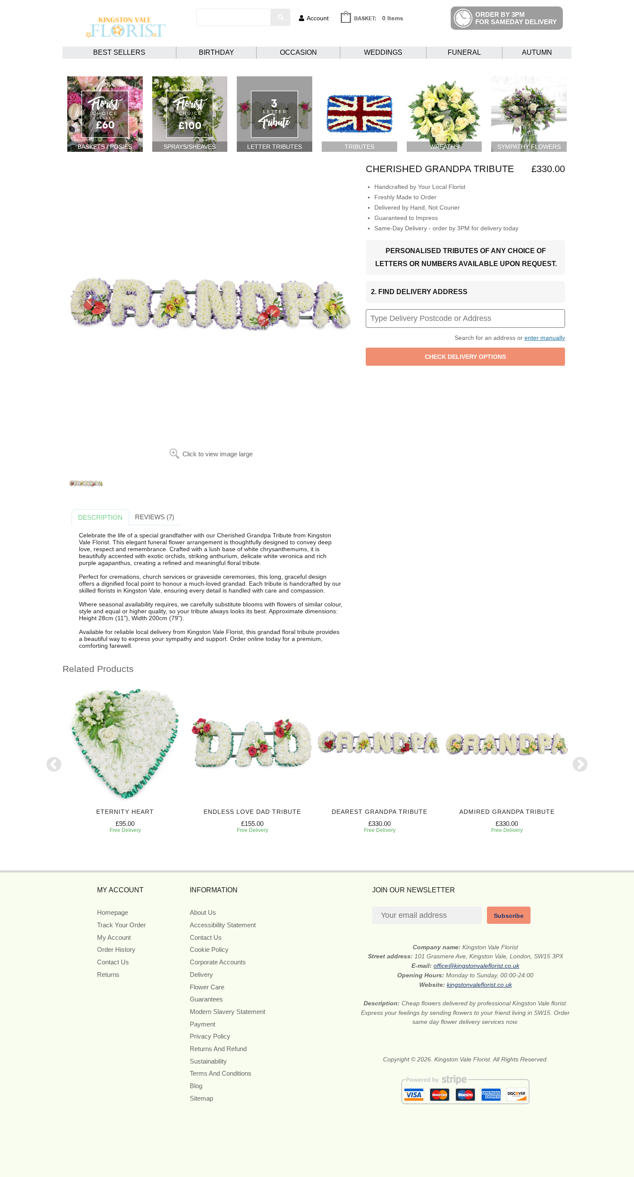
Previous (54, 765)
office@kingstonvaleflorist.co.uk (476, 965)
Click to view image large (217, 454)
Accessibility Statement (223, 925)
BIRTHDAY (216, 52)
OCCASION (298, 52)
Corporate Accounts (218, 962)
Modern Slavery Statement (227, 1011)
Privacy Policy (210, 1036)
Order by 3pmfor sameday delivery (516, 18)
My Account (114, 937)
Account (318, 18)
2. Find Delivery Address (419, 291)
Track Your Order (121, 925)
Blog (196, 1085)
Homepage (112, 912)
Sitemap (201, 1098)
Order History (116, 949)
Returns (108, 974)
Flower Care (207, 987)
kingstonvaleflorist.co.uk (479, 984)
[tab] (100, 517)
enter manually (544, 337)
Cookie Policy (209, 949)
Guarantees (206, 999)
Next (580, 765)
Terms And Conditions (220, 1073)
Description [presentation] (100, 517)
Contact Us (113, 962)
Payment (202, 1024)
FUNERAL (464, 52)
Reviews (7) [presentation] (154, 517)
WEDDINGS (383, 52)
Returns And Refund (218, 1048)
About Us (203, 912)
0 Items (392, 18)
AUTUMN (537, 52)
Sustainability (208, 1061)
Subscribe (509, 915)
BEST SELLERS (119, 52)
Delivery (201, 974)
